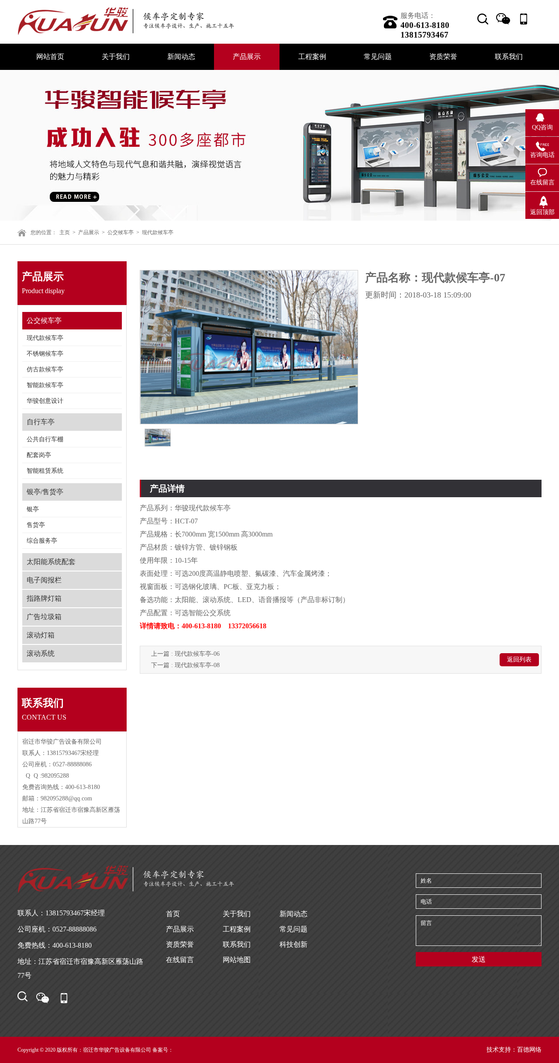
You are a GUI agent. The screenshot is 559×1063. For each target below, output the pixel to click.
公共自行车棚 (45, 439)
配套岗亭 (39, 455)
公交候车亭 (120, 232)
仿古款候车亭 (45, 369)
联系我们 (237, 944)
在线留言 (180, 959)
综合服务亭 (42, 540)
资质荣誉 (180, 944)
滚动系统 (41, 653)
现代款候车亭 (157, 232)
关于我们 (237, 914)
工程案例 (237, 929)
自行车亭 (41, 422)
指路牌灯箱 (44, 598)
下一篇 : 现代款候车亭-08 (185, 665)
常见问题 (293, 929)
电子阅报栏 (44, 580)
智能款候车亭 (45, 385)
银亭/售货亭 (45, 491)
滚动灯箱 (41, 635)
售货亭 (36, 525)
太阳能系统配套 (51, 561)
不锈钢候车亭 (45, 353)
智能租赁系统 (45, 470)
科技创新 (293, 944)
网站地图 (237, 959)
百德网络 (529, 1049)
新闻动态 (293, 914)
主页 (64, 232)
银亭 (33, 509)
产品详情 (167, 488)
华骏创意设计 (45, 401)
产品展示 (88, 232)
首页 (173, 914)
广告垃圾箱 (44, 616)
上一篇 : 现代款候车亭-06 (185, 654)
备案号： (162, 1050)
